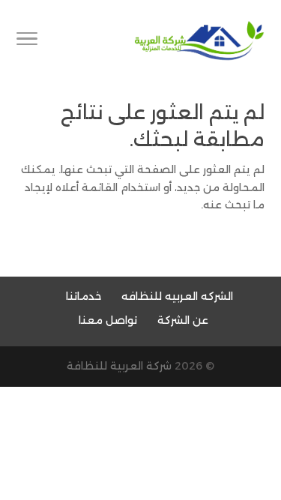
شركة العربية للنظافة (119, 366)
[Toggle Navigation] (26, 41)
